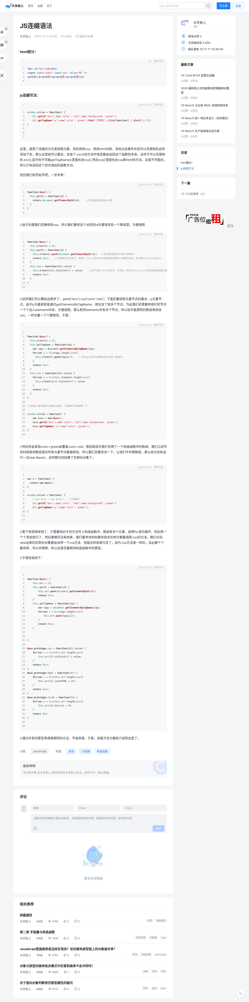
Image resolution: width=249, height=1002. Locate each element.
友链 (40, 5)
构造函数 (102, 751)
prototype (160, 954)
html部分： (187, 162)
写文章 (223, 5)
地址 (154, 988)
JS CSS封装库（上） (194, 193)
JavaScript (39, 751)
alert (163, 988)
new (163, 937)
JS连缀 (85, 751)
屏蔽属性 (161, 920)
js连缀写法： (188, 168)
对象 (145, 971)
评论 (158, 828)
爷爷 (154, 971)
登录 (238, 6)
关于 (49, 5)
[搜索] (240, 993)
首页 (30, 5)
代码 (163, 971)
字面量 (153, 937)
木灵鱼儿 (25, 36)
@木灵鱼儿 (44, 772)
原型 (71, 751)
